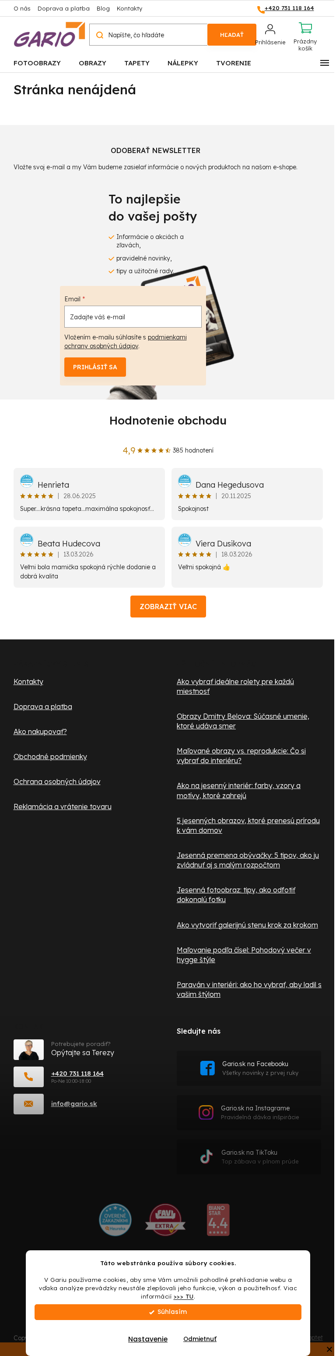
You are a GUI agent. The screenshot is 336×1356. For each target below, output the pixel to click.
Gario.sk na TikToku (260, 1157)
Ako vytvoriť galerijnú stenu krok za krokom (247, 925)
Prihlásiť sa (95, 367)
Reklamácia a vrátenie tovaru (63, 806)
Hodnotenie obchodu (168, 420)
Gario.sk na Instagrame (260, 1112)
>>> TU (184, 1296)
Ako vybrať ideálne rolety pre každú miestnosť (235, 686)
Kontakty (129, 8)
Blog (103, 8)
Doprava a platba (64, 8)
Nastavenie (148, 1339)
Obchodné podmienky (50, 756)
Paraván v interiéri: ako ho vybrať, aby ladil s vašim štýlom (249, 989)
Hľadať (232, 34)
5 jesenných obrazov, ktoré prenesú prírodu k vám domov (248, 825)
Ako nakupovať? (40, 731)
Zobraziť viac (168, 606)
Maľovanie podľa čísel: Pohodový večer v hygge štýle (244, 955)
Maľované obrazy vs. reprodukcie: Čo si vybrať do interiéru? (241, 755)
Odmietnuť (200, 1339)
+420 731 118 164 (77, 1073)
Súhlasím (172, 1312)
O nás (22, 8)
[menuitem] (37, 62)
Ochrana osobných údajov (57, 781)
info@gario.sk (74, 1103)
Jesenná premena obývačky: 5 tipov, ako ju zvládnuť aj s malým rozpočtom (248, 860)
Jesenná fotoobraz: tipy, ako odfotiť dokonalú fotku (236, 894)
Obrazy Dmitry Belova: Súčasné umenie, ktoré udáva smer (243, 721)
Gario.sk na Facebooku (260, 1068)
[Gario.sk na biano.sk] (218, 1223)
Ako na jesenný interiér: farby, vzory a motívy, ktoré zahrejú (239, 790)
